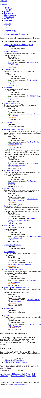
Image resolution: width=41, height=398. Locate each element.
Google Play (31, 376)
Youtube (28, 374)
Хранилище (8, 308)
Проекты (9, 13)
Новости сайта (9, 252)
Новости (8, 11)
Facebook (17, 374)
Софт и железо (9, 149)
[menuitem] (10, 25)
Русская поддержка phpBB (17, 384)
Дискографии (11, 15)
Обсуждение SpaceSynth (13, 129)
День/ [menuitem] (14, 34)
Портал (10, 8)
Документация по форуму (13, 269)
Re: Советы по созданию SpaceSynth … (23, 199)
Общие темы (9, 188)
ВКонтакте (6, 374)
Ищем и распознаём (11, 170)
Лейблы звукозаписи (12, 103)
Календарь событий (11, 206)
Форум (8, 10)
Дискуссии (8, 122)
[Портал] (3, 1)
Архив (6, 315)
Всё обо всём (9, 225)
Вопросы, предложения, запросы (16, 287)
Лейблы (9, 18)
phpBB (17, 382)
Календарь (9, 20)
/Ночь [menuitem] (24, 34)
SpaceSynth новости (11, 52)
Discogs (20, 376)
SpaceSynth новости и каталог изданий (18, 45)
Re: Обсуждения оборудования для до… (23, 164)
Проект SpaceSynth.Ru (12, 245)
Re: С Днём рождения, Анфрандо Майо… (21, 219)
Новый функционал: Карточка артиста (20, 263)
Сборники (10, 17)
